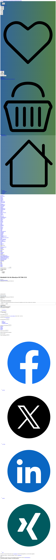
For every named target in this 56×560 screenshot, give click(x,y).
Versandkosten (15, 553)
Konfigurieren (9, 558)
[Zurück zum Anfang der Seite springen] (1, 556)
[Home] (29, 163)
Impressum (3, 322)
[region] (28, 289)
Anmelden (1, 77)
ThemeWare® (19, 555)
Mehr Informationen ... (27, 557)
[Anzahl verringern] (2, 303)
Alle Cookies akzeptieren (15, 558)
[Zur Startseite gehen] (3, 5)
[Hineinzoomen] (5, 296)
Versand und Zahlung (5, 323)
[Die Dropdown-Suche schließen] (10, 267)
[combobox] (4, 267)
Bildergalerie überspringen (4, 280)
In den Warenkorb (3, 305)
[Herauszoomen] (1, 296)
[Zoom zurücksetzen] (3, 296)
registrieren (3, 78)
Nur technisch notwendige (4, 558)
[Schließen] (0, 559)
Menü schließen (4, 269)
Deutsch (3, 3)
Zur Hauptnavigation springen (17, 0)
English (3, 272)
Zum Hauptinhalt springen (4, 0)
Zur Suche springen (10, 0)
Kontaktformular (7, 317)
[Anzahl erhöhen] (7, 303)
